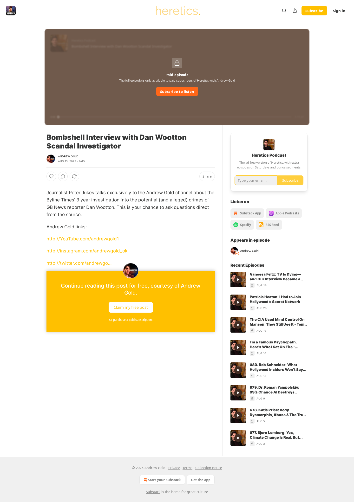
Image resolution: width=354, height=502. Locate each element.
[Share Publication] (295, 10)
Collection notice (208, 467)
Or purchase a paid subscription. (130, 320)
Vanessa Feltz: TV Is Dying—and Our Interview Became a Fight (275, 277)
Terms (187, 467)
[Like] (51, 176)
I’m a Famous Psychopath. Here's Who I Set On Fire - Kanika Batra (273, 344)
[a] (238, 279)
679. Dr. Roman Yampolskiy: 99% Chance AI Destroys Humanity (274, 390)
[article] (269, 280)
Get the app (200, 479)
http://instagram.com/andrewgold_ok (86, 251)
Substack (153, 491)
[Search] (284, 10)
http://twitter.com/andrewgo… (79, 263)
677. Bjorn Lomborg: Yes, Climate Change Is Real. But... (276, 435)
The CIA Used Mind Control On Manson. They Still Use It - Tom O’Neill (277, 322)
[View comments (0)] (63, 176)
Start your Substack (164, 479)
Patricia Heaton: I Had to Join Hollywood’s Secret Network (275, 299)
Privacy (174, 467)
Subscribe (314, 10)
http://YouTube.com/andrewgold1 (82, 239)
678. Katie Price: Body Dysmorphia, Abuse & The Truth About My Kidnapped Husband (278, 412)
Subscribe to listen (177, 91)
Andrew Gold (68, 156)
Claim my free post (131, 307)
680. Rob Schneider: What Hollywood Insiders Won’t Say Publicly (276, 367)
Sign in (339, 10)
